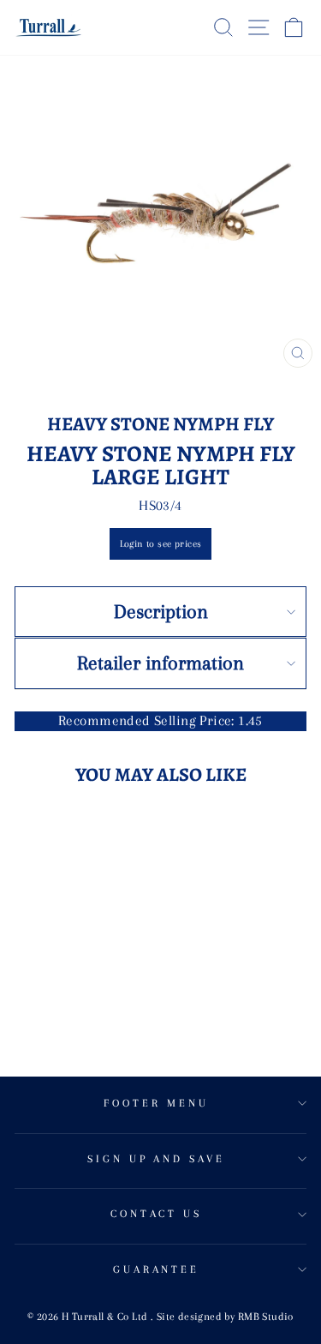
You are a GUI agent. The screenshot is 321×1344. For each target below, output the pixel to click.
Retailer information (160, 662)
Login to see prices (161, 543)
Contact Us (156, 1214)
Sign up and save (156, 1159)
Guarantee (156, 1269)
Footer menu (156, 1103)
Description (161, 611)
